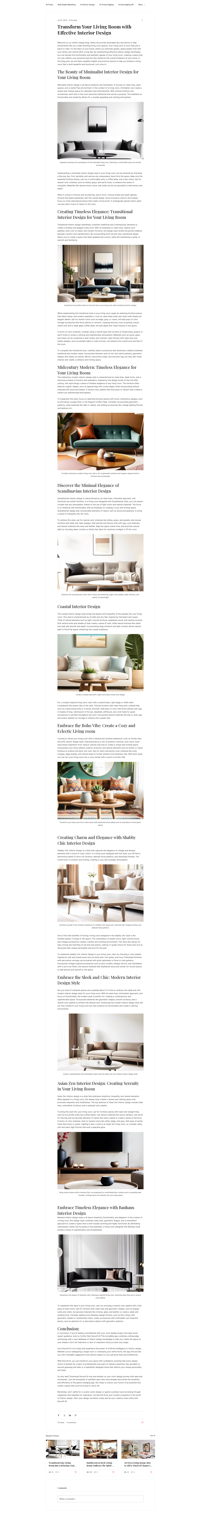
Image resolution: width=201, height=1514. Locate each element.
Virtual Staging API (126, 4)
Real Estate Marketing (67, 4)
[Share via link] (76, 1415)
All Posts (49, 4)
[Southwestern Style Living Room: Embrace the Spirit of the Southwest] (100, 1449)
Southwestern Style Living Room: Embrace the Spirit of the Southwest (100, 1464)
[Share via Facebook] (58, 1415)
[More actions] (142, 20)
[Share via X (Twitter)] (64, 1415)
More (140, 4)
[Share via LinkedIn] (70, 1415)
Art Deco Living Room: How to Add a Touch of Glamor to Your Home (137, 1464)
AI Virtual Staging (106, 4)
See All (152, 1435)
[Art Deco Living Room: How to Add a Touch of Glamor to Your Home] (138, 1449)
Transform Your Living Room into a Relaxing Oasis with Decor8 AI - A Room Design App (62, 1464)
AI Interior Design (87, 4)
